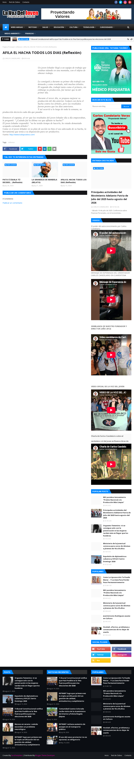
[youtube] (101, 649)
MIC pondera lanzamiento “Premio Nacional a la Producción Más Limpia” (114, 499)
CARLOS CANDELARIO (12, 58)
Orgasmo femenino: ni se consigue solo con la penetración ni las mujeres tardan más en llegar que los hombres (115, 530)
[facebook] (116, 2)
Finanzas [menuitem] (29, 33)
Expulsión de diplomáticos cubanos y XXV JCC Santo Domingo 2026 (114, 559)
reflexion (19, 47)
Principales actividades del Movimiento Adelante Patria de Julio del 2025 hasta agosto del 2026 (109, 197)
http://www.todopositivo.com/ (22, 134)
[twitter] (120, 2)
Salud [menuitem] (45, 27)
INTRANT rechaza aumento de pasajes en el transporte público (72, 726)
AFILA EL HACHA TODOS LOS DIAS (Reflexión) (73, 181)
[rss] (101, 660)
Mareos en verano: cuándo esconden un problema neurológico (26, 726)
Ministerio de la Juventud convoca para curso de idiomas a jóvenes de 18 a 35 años (116, 546)
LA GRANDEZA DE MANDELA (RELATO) (44, 181)
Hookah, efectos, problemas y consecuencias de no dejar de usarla (116, 629)
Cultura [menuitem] (73, 27)
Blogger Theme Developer (45, 755)
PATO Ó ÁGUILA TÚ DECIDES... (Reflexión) (12, 181)
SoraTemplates (17, 755)
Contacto (26, 2)
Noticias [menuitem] (33, 27)
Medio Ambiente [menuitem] (12, 33)
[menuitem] (6, 27)
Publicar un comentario (12, 203)
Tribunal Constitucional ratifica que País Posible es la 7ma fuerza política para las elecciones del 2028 (70, 39)
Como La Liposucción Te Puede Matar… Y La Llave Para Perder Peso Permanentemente (116, 580)
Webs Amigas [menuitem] (17, 27)
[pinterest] (129, 2)
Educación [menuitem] (59, 27)
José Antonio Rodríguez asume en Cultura (116, 617)
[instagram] (125, 2)
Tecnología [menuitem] (88, 27)
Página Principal (8, 47)
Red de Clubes (14, 2)
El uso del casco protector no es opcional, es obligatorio (73, 738)
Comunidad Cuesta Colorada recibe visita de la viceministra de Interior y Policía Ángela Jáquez (72, 713)
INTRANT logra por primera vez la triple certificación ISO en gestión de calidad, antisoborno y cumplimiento (28, 741)
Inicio (5, 2)
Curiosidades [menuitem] (106, 27)
